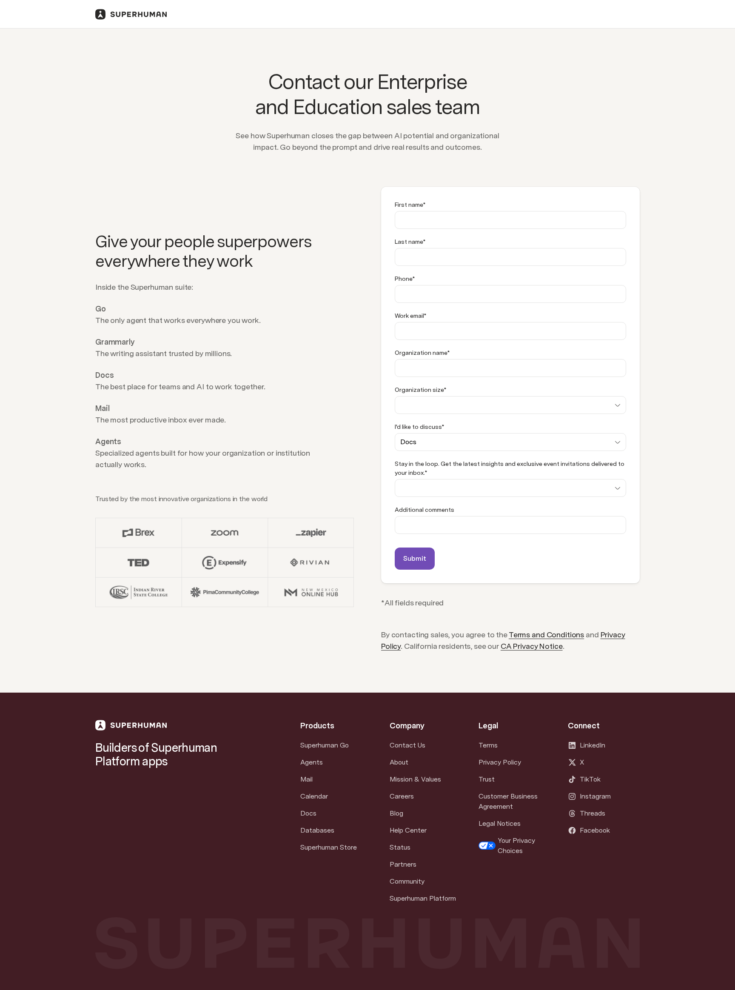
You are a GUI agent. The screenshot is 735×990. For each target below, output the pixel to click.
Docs (308, 813)
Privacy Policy (500, 762)
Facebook (595, 830)
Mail (306, 779)
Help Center (408, 830)
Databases (317, 830)
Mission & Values (415, 779)
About (399, 762)
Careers (402, 796)
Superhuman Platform (423, 898)
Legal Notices (500, 823)
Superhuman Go (324, 745)
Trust (487, 779)
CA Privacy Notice (532, 646)
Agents (311, 762)
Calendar (314, 796)
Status (400, 847)
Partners (403, 864)
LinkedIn (592, 745)
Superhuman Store (328, 847)
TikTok (590, 779)
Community (407, 881)
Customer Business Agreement (508, 801)
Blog (396, 813)
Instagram (595, 796)
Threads (592, 813)
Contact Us (407, 745)
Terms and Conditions (546, 634)
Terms (488, 745)
